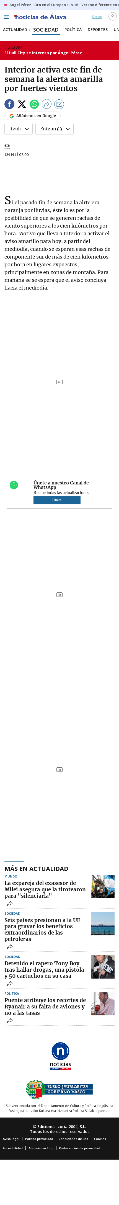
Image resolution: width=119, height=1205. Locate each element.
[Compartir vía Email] (59, 105)
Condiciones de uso (73, 1139)
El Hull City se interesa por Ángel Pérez (43, 52)
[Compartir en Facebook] (9, 105)
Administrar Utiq (41, 1148)
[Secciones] (6, 17)
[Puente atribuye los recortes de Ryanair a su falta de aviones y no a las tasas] (103, 1003)
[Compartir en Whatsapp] (34, 105)
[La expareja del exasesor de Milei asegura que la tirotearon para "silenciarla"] (103, 886)
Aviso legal (11, 1139)
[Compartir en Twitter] (22, 105)
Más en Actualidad (36, 868)
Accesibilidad (13, 1148)
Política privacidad (39, 1139)
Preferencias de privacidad (79, 1148)
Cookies (100, 1139)
